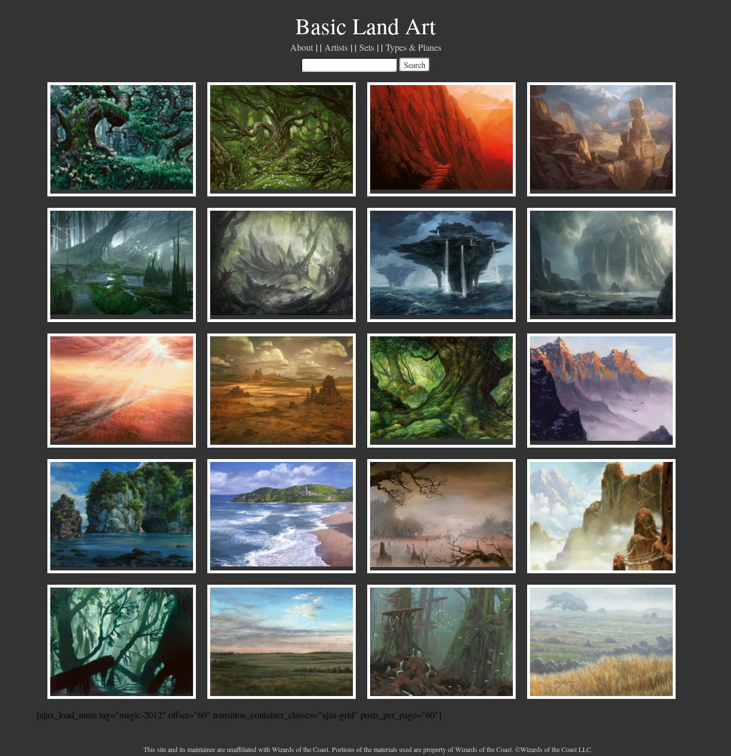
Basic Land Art (365, 25)
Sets (366, 47)
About (301, 47)
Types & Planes (413, 47)
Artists (336, 47)
